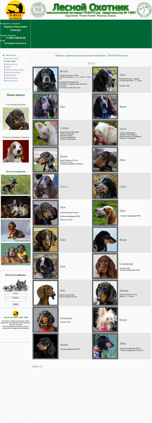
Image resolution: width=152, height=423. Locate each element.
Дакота (64, 186)
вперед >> (37, 366)
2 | (93, 63)
